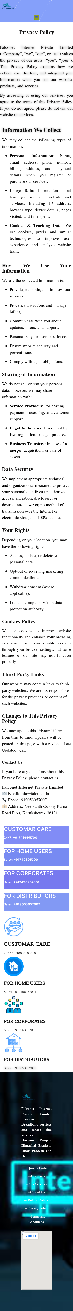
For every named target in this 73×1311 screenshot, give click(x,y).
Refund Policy (38, 1200)
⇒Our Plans (36, 1176)
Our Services (38, 1184)
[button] (36, 18)
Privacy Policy (38, 1208)
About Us (38, 1192)
